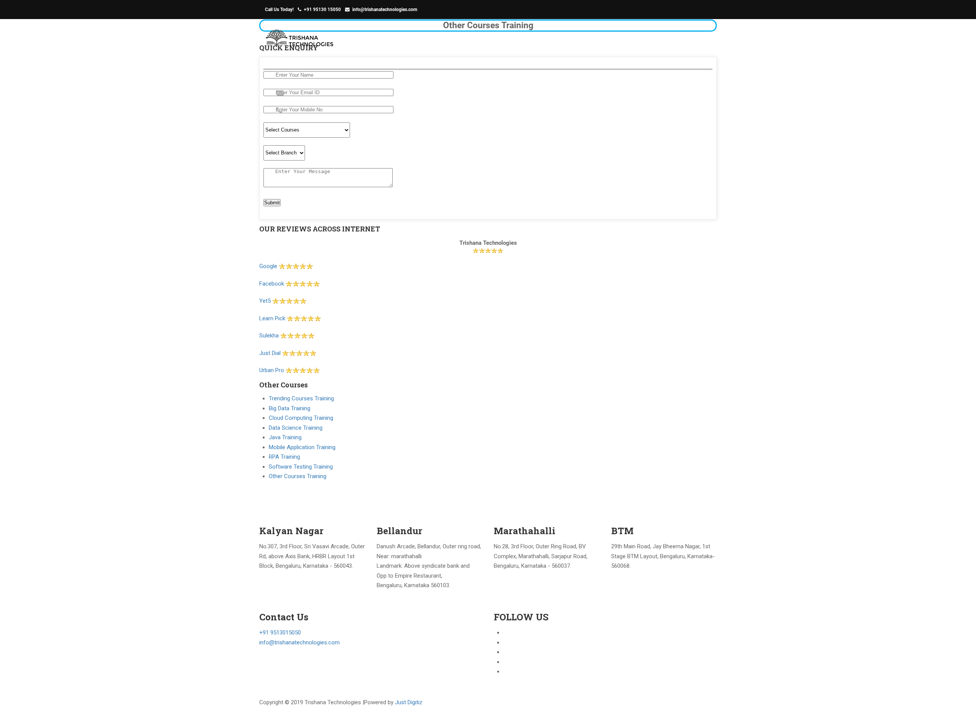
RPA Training (284, 456)
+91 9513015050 (280, 632)
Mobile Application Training (302, 447)
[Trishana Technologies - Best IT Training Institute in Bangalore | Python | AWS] (300, 42)
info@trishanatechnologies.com (384, 9)
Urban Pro (271, 370)
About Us (651, 39)
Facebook (271, 283)
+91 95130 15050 (322, 9)
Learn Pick (272, 318)
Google (269, 266)
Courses (691, 39)
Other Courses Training (297, 476)
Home (615, 39)
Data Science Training (296, 427)
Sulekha (269, 335)
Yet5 (265, 300)
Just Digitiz (408, 702)
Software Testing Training (301, 466)
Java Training (285, 437)
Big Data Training (289, 408)
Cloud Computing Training (301, 417)
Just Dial (270, 353)
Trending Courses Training (301, 398)
